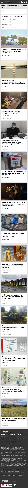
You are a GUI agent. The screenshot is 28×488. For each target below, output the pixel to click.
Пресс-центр (19, 434)
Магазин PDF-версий (13, 436)
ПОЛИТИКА (5, 180)
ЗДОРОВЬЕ (4, 303)
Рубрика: (4, 19)
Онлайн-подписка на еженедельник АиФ (13, 438)
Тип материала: (5, 16)
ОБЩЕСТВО (5, 58)
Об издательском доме (8, 434)
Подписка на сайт (6, 440)
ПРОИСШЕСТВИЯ (6, 118)
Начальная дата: (5, 21)
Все (3, 11)
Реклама (3, 436)
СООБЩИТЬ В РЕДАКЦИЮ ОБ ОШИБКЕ (11, 442)
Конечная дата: (5, 24)
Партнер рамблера (13, 481)
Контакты (16, 440)
